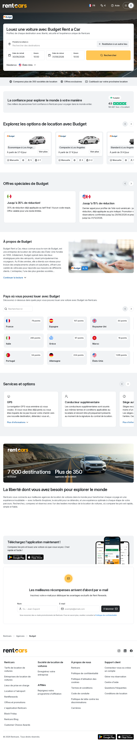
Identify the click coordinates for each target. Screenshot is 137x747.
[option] (13, 160)
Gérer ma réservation (115, 676)
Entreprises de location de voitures (17, 678)
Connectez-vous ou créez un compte (118, 669)
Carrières (76, 708)
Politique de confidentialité (106, 615)
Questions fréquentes (115, 687)
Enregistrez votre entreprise (46, 673)
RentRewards (11, 696)
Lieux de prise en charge (16, 685)
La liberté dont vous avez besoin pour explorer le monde (55, 489)
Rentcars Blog (11, 719)
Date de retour (58, 53)
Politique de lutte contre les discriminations (85, 701)
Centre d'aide (112, 682)
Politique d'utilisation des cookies (83, 681)
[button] (116, 98)
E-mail (62, 604)
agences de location (65, 476)
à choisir (11, 476)
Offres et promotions (14, 702)
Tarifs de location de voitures (14, 669)
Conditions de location (116, 693)
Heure (36, 53)
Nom (19, 604)
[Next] (131, 124)
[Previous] (125, 124)
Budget (32, 636)
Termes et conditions (81, 687)
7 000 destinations (29, 472)
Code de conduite (80, 693)
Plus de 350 (68, 472)
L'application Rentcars (15, 708)
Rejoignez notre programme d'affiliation (49, 692)
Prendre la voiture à (20, 42)
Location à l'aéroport (14, 691)
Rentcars (7, 636)
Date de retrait (18, 53)
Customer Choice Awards (17, 725)
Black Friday (10, 713)
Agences (20, 636)
